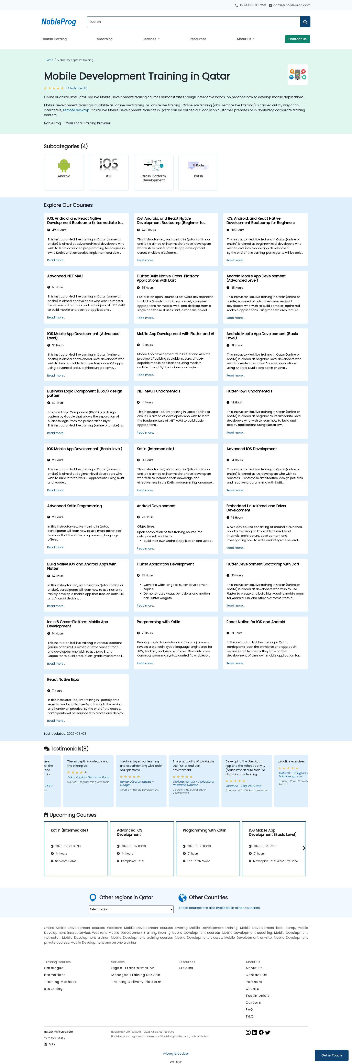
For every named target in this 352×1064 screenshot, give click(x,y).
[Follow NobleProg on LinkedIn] (254, 1032)
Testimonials (258, 995)
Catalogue (54, 968)
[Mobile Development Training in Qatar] (63, 21)
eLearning (104, 39)
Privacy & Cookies (176, 1054)
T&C (250, 1016)
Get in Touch (331, 1055)
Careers (253, 1002)
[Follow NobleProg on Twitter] (267, 1032)
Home (49, 60)
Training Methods (60, 981)
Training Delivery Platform (136, 981)
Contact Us (297, 39)
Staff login (176, 1061)
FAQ (249, 1009)
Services (150, 39)
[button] (303, 847)
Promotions (55, 975)
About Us (244, 39)
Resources (198, 39)
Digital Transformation (132, 968)
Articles (185, 968)
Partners (254, 981)
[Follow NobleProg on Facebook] (261, 1032)
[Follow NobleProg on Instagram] (248, 1032)
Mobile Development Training (75, 60)
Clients (252, 988)
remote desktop (76, 110)
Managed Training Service (135, 975)
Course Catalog (54, 39)
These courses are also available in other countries (219, 907)
